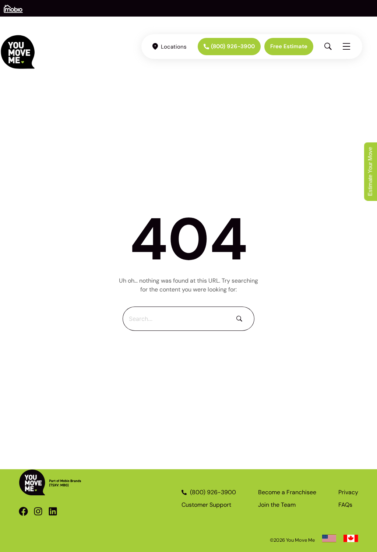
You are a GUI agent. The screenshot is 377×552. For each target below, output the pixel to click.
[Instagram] (38, 511)
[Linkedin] (52, 511)
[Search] (241, 319)
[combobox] (175, 319)
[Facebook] (23, 511)
